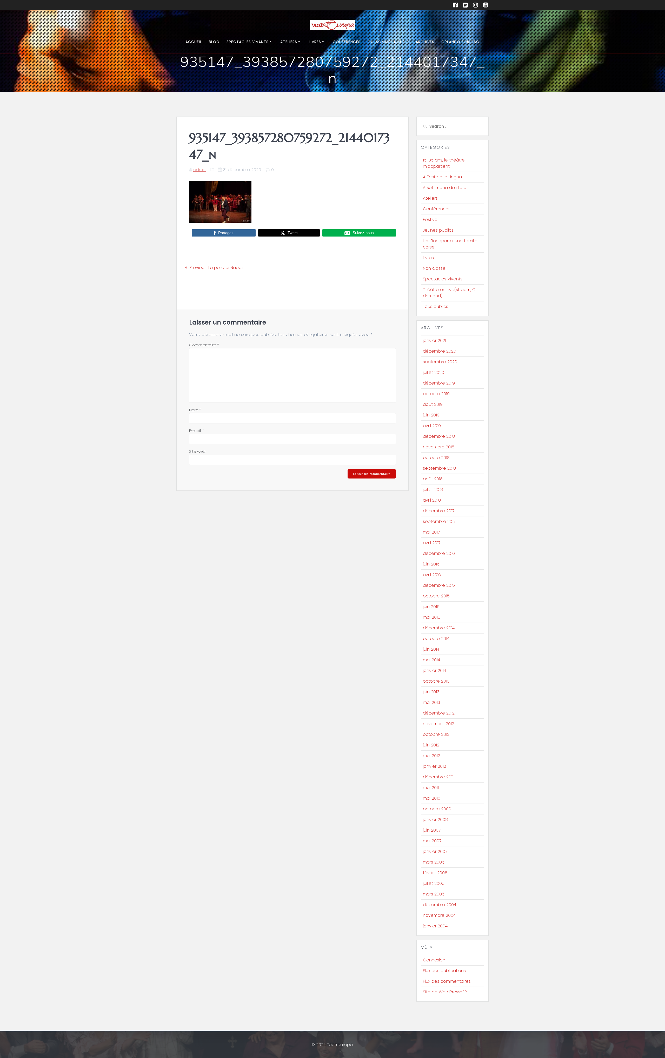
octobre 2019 (436, 394)
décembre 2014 (439, 628)
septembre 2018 (439, 468)
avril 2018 (432, 500)
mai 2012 (431, 756)
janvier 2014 (434, 670)
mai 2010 (431, 798)
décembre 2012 (439, 713)
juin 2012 (431, 745)
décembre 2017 (438, 511)
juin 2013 (431, 692)
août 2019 (433, 404)
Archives (425, 41)
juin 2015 (431, 607)
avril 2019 (432, 426)
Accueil (193, 41)
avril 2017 (431, 543)
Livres (315, 41)
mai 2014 (431, 660)
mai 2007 (432, 841)
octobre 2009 (437, 809)
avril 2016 (432, 575)
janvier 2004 (435, 926)
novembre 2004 (439, 915)
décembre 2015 (439, 585)
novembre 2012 (438, 724)
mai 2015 (431, 617)
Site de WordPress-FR (445, 992)
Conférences (347, 41)
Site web (197, 451)
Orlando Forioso (460, 41)
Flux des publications (444, 971)
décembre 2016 (439, 553)
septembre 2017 (439, 521)
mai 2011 (431, 788)
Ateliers (288, 41)
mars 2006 (433, 862)
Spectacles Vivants (248, 41)
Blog (214, 41)
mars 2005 (433, 894)
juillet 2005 (433, 883)
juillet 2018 (433, 490)
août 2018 (433, 479)
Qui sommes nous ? (388, 41)
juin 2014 (431, 649)
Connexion (434, 960)
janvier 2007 (435, 851)
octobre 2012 (436, 734)
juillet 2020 (433, 372)
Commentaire (204, 345)
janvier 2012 (434, 766)
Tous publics (435, 306)
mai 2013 (431, 702)
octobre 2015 (436, 596)
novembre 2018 (438, 447)
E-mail (196, 430)
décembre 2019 (439, 383)
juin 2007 (432, 830)
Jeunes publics (438, 230)
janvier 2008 (435, 820)
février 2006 (435, 873)
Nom (195, 410)
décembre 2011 (438, 777)
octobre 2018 (436, 458)
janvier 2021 (434, 340)
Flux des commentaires (447, 981)
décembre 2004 (439, 905)
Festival (430, 220)
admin (199, 170)
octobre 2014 (436, 639)
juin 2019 (431, 415)
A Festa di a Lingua (442, 177)
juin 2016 (431, 564)
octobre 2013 (436, 681)
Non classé (434, 268)
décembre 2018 (439, 436)
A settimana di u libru (444, 188)
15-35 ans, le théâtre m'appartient (444, 163)
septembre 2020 (440, 362)
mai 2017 (431, 532)
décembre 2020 (439, 351)
